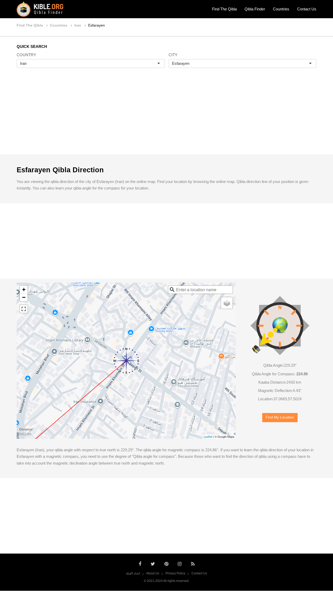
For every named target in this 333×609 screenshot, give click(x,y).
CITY (173, 55)
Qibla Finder (255, 9)
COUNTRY (26, 55)
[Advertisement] (166, 116)
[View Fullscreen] (24, 309)
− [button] (23, 297)
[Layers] (227, 303)
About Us (152, 573)
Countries (281, 9)
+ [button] (23, 289)
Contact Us (306, 9)
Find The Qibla (224, 9)
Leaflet (208, 436)
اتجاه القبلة (133, 573)
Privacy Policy (175, 573)
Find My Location (280, 417)
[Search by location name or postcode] (172, 290)
